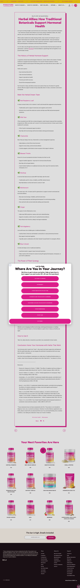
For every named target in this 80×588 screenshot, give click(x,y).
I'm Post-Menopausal (40, 309)
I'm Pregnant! (40, 284)
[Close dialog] (10, 265)
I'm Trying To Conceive (40, 278)
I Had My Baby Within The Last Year (40, 290)
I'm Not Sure (40, 315)
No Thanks (40, 321)
